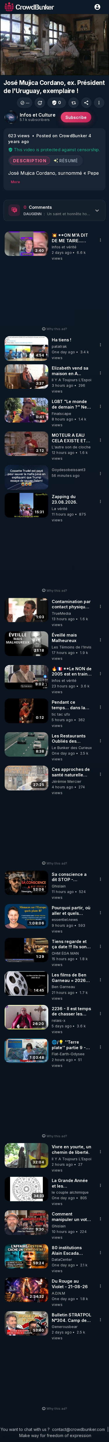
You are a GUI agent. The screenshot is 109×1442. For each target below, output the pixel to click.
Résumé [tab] (68, 160)
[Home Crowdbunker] (29, 6)
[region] (54, 44)
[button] (24, 102)
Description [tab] (30, 160)
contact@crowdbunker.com (78, 1429)
